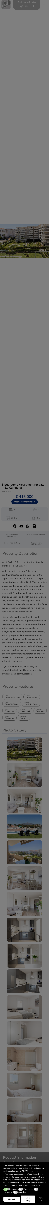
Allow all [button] (11, 1199)
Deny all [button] (41, 1199)
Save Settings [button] (27, 1199)
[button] (5, 1189)
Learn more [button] (35, 1185)
